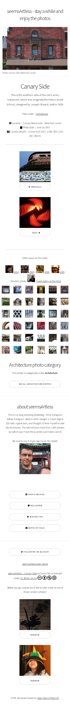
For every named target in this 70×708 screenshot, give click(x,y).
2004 (16, 272)
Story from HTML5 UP (48, 698)
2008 (47, 272)
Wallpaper (36, 505)
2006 (31, 272)
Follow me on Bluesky (36, 552)
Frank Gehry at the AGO (48, 281)
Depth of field (36, 528)
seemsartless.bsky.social (35, 564)
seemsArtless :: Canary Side (22, 573)
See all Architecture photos (35, 384)
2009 (62, 272)
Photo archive (36, 494)
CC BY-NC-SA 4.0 (28, 578)
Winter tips (36, 517)
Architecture (42, 114)
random (35, 635)
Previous (36, 187)
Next (34, 233)
